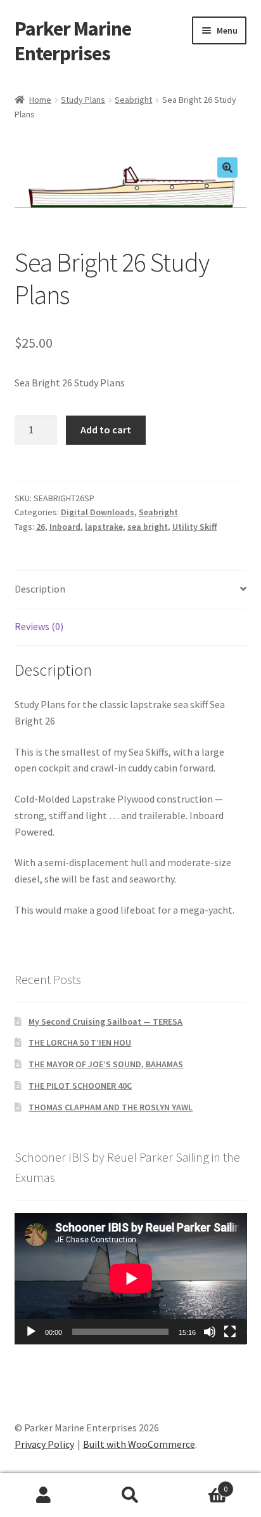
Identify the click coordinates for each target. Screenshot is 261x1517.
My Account (43, 1495)
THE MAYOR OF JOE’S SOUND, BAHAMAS (106, 1064)
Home (40, 99)
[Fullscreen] (230, 1331)
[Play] (31, 1331)
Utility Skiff (194, 526)
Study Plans (83, 99)
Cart (201, 1484)
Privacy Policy (44, 1444)
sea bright (147, 526)
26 (40, 526)
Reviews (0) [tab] (39, 626)
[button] (227, 167)
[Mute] (209, 1331)
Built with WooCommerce (139, 1444)
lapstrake (104, 526)
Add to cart (105, 429)
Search (130, 1495)
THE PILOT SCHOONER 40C (80, 1085)
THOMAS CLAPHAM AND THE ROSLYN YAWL (111, 1107)
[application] (131, 1278)
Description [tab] (40, 588)
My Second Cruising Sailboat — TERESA (105, 1021)
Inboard (64, 526)
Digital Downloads (97, 512)
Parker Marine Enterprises (73, 41)
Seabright (133, 99)
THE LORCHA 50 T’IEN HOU (80, 1042)
